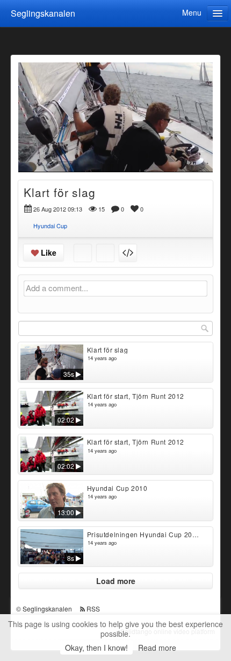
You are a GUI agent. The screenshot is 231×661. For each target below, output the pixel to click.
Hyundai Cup (50, 225)
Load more (115, 580)
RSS (93, 608)
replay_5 (53, 109)
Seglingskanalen (43, 13)
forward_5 (178, 109)
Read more (157, 647)
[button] (33, 159)
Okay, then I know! (96, 647)
